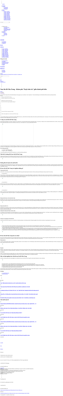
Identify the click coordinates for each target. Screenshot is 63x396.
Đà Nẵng (5, 33)
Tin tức (14, 393)
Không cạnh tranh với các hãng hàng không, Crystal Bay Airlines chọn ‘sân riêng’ (16, 308)
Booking (23, 393)
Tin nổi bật (3, 31)
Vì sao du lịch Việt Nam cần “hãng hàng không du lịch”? (11, 312)
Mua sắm (5, 30)
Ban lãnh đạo (6, 8)
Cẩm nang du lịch (6, 27)
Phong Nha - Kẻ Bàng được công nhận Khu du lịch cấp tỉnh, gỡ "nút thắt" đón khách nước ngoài (19, 294)
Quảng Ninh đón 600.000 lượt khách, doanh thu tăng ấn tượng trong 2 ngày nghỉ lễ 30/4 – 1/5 (18, 303)
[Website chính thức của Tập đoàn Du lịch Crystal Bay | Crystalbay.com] (11, 74)
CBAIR (3, 64)
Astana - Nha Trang (7, 14)
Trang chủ (3, 5)
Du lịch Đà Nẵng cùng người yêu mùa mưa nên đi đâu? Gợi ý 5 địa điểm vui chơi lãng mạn (17, 297)
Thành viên (4, 43)
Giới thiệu (3, 6)
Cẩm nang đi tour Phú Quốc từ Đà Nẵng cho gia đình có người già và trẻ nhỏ (15, 286)
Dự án (3, 9)
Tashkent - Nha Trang (7, 18)
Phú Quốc (5, 34)
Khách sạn (3, 32)
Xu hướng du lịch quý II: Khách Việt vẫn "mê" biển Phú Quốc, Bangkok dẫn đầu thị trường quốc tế (19, 290)
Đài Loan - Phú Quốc (7, 19)
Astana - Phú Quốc (7, 15)
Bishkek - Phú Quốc (7, 17)
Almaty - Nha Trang (7, 12)
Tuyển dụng (20, 393)
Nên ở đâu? (5, 28)
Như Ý (1, 91)
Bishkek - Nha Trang (7, 16)
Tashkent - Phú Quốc (5, 56)
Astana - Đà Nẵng (5, 51)
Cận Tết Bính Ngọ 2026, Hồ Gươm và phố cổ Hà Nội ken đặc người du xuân (15, 317)
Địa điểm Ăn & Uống (5, 62)
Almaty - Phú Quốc (7, 13)
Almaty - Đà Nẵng (7, 11)
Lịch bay (3, 10)
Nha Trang (3, 71)
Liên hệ (3, 35)
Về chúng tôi (6, 7)
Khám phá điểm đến (7, 29)
